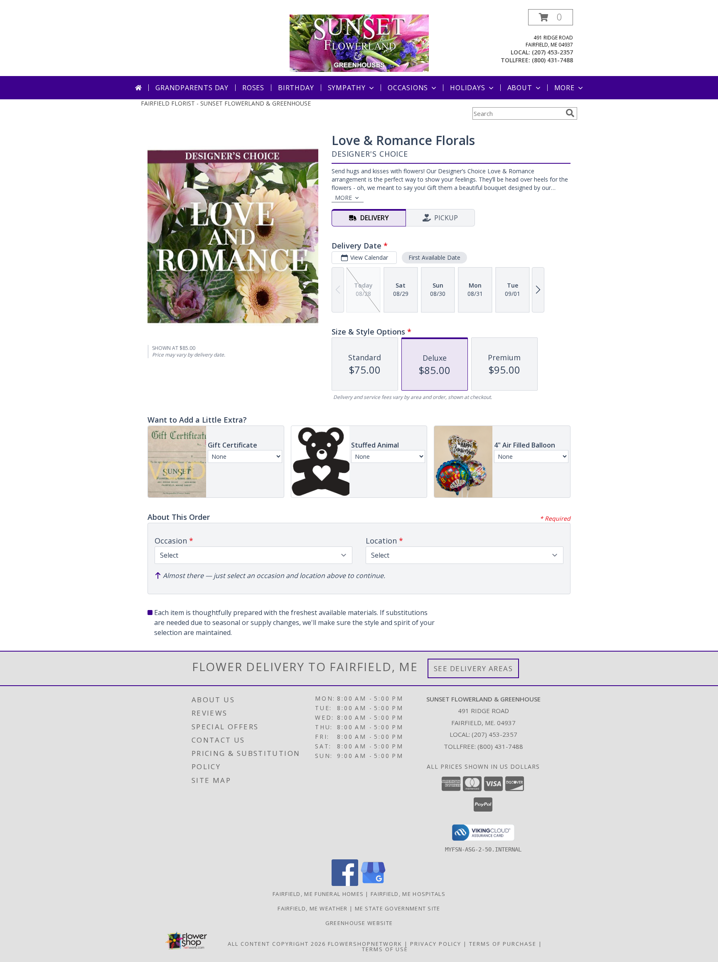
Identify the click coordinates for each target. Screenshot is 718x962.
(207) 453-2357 (552, 52)
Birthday (296, 87)
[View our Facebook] (345, 884)
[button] (550, 17)
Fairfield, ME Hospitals (408, 894)
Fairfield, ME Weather (312, 908)
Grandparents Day (192, 87)
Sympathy (347, 87)
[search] (570, 113)
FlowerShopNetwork (365, 943)
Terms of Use (385, 949)
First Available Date (434, 257)
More (564, 87)
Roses (253, 87)
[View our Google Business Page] (373, 884)
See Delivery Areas (473, 668)
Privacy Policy (435, 943)
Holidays (467, 87)
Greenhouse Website (359, 923)
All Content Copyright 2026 (277, 943)
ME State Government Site (397, 908)
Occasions (408, 87)
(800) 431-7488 (552, 60)
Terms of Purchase (502, 943)
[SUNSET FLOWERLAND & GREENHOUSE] (359, 43)
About (519, 87)
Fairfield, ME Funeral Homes (318, 894)
